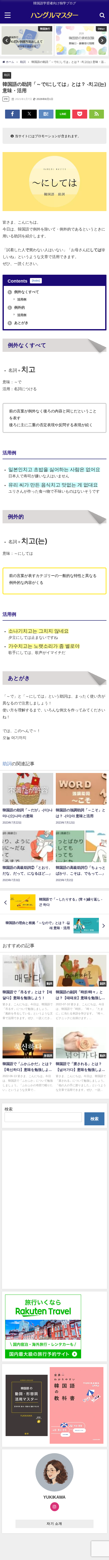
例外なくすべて (24, 292)
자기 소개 (54, 1523)
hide (36, 280)
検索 (9, 1109)
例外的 (17, 307)
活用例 (21, 299)
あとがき (18, 323)
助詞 (7, 74)
